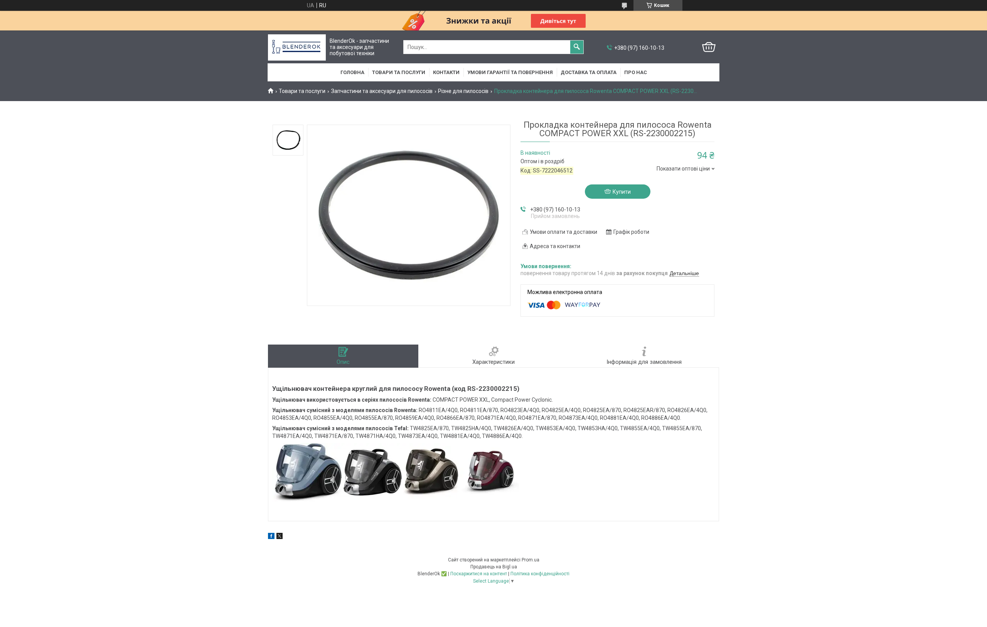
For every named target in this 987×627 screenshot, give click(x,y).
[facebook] (271, 537)
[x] (279, 537)
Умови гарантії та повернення (510, 72)
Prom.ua (530, 560)
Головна (352, 72)
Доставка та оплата (588, 72)
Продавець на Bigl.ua (493, 567)
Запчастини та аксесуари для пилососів (382, 91)
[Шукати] (576, 47)
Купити (622, 192)
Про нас (635, 72)
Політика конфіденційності (539, 573)
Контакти (446, 72)
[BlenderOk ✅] (297, 47)
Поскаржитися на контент (478, 573)
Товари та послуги (398, 72)
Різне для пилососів (463, 91)
